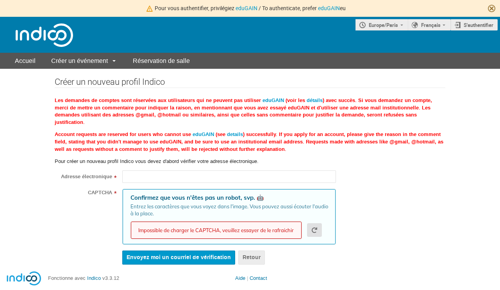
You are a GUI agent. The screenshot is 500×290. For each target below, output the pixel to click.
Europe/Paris (383, 25)
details (235, 134)
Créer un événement (79, 61)
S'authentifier (478, 25)
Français (431, 25)
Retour (252, 257)
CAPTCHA (100, 192)
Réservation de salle (161, 61)
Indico (94, 278)
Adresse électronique (86, 176)
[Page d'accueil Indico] (36, 35)
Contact (258, 278)
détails (315, 100)
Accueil (25, 61)
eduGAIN (246, 8)
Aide (240, 278)
